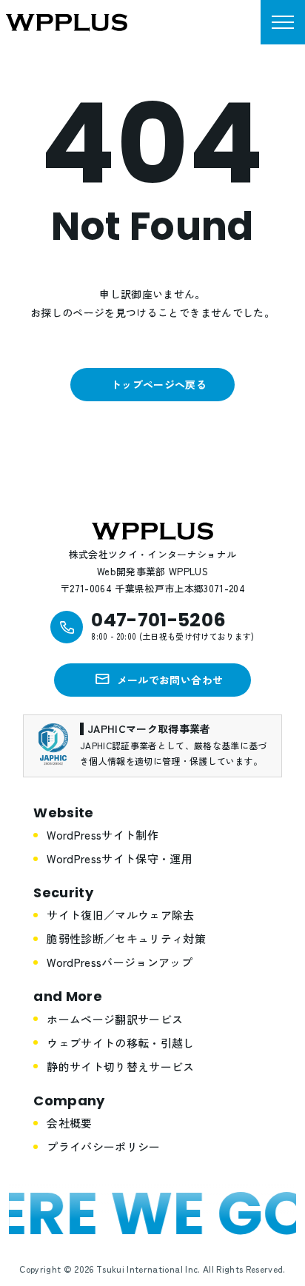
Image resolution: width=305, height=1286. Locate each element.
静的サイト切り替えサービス (120, 1066)
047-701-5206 (158, 620)
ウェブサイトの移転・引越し (120, 1043)
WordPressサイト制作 (102, 835)
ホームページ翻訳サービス (115, 1019)
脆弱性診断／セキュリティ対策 (126, 938)
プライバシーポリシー (103, 1146)
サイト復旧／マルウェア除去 (120, 914)
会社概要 (69, 1123)
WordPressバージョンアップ (119, 962)
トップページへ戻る (159, 384)
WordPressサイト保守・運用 (119, 858)
